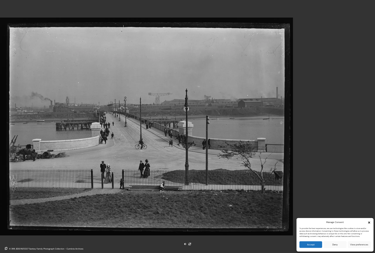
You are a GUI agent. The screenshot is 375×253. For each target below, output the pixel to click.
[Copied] (6, 249)
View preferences (359, 244)
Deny (335, 244)
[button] (369, 222)
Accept (311, 244)
